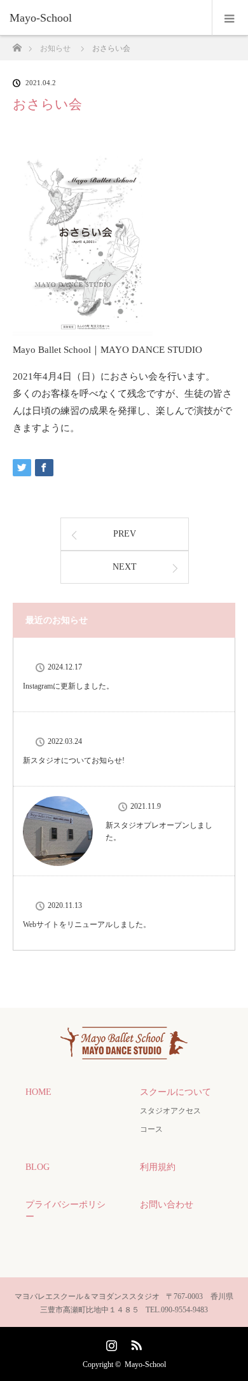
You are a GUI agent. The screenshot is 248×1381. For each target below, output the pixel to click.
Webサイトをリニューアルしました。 (87, 924)
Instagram (110, 1342)
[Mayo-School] (105, 18)
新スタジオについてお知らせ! (74, 760)
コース (151, 1129)
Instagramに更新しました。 (68, 686)
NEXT (125, 567)
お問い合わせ (166, 1204)
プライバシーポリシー (65, 1210)
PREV (124, 534)
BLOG (37, 1167)
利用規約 (158, 1167)
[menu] (230, 18)
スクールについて (175, 1092)
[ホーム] (17, 44)
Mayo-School (145, 1364)
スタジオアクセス (170, 1110)
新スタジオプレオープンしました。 (159, 831)
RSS (134, 1342)
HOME (38, 1092)
